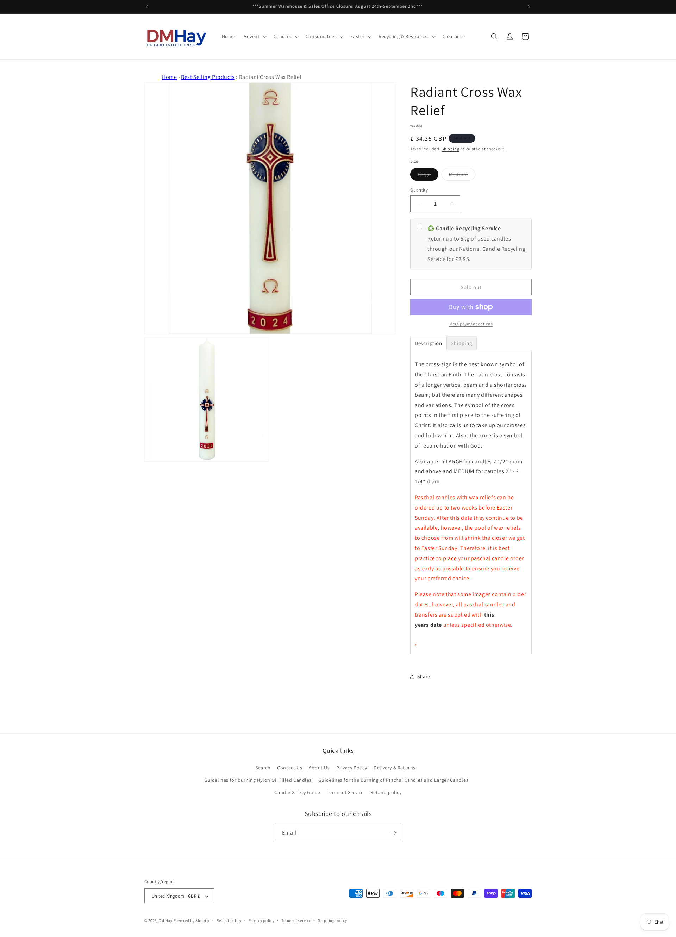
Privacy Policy (351, 767)
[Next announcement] (529, 6)
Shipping (450, 148)
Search (263, 767)
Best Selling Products (208, 77)
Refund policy (386, 792)
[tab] (428, 343)
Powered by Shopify (192, 920)
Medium (462, 176)
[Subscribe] (393, 833)
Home (169, 77)
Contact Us (289, 767)
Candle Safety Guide (297, 792)
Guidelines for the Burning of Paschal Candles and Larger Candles (393, 780)
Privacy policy (262, 920)
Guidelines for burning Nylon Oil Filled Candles (258, 780)
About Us (319, 767)
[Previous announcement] (147, 6)
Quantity (419, 190)
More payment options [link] (471, 323)
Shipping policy (332, 920)
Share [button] (423, 676)
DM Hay (166, 920)
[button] (254, 36)
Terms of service (296, 920)
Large (428, 176)
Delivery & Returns (394, 767)
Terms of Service (345, 792)
